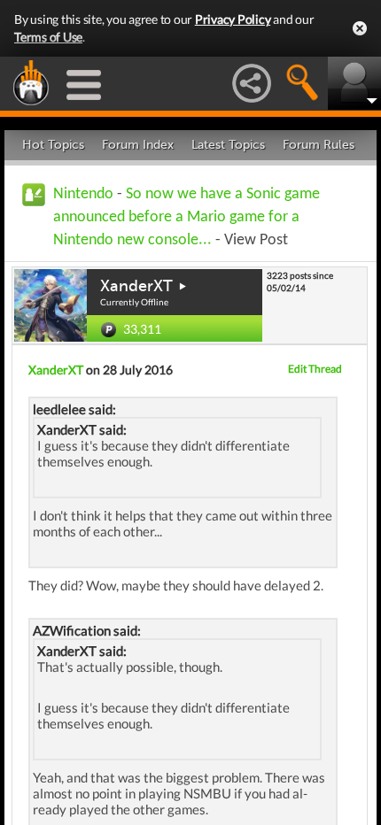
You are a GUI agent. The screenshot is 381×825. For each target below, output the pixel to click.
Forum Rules (318, 144)
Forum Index (138, 144)
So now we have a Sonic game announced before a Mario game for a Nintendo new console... (186, 217)
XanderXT (136, 286)
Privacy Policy (233, 19)
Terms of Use (48, 36)
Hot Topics (53, 144)
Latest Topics (228, 144)
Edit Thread (315, 368)
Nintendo (83, 194)
